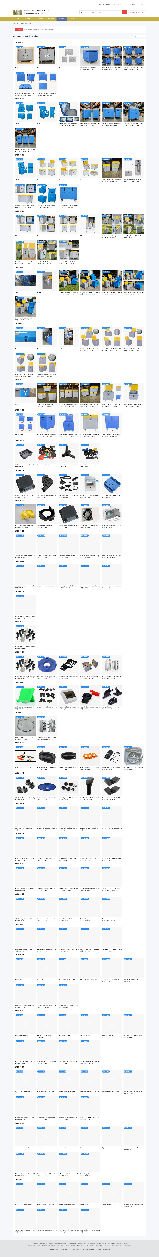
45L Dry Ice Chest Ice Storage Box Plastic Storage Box (52, 435)
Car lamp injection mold (22, 1148)
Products (29, 19)
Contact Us (73, 19)
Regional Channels (101, 1243)
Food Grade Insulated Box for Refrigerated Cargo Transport (140, 123)
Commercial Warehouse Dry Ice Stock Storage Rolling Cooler (54, 93)
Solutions (51, 19)
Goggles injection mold (21, 1035)
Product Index (111, 1243)
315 (38, 180)
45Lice (17, 404)
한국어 (91, 1245)
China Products (43, 1243)
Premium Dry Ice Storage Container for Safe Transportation (118, 348)
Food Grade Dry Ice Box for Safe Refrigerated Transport (117, 180)
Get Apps (132, 4)
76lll (38, 236)
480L (60, 67)
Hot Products (34, 1243)
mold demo (18, 979)
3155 (38, 123)
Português (46, 1245)
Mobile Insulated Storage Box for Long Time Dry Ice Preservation (55, 205)
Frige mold (105, 1148)
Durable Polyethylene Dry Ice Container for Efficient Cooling (97, 348)
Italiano (67, 1245)
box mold (39, 1148)
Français (53, 1245)
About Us (40, 19)
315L (60, 180)
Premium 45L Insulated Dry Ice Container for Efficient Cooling (140, 404)
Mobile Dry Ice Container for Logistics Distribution (29, 262)
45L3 (16, 348)
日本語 (96, 1245)
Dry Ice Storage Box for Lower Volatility (26, 318)
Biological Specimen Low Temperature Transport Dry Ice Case (119, 67)
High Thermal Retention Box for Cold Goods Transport (138, 180)
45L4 (60, 348)
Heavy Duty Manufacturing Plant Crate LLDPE (115, 292)
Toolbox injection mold (108, 1204)
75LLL (82, 236)
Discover (61, 19)
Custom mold (62, 1148)
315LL (17, 123)
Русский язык (60, 1245)
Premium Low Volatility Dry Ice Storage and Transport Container (55, 374)
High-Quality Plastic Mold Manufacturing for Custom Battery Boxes (34, 465)
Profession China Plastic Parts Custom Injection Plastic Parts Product (78, 495)
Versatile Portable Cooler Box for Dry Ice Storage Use (30, 205)
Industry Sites (91, 1243)
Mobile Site (119, 1243)
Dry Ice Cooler (19, 435)
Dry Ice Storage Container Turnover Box (70, 435)
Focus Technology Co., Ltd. (67, 1249)
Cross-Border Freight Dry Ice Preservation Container (73, 123)
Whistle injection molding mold (88, 979)
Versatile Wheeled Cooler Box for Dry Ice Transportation (74, 292)
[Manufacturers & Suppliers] (25, 3)
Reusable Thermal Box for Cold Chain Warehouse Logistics (75, 205)
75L (16, 292)
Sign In (99, 4)
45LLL (39, 292)
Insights (126, 1243)
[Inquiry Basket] (125, 4)
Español (39, 1245)
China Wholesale (72, 1243)
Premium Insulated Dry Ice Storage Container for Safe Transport (98, 292)
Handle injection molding (87, 1204)
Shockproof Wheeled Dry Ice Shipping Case (114, 123)
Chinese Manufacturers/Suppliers (57, 1243)
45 (37, 348)
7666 (16, 236)
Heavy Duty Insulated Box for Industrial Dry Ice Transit (138, 236)
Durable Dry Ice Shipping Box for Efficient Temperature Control (54, 404)
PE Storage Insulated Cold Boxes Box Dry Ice (92, 435)
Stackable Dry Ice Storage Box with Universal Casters (117, 236)
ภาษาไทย (106, 1245)
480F (38, 67)
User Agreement (90, 1249)
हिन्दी (101, 1245)
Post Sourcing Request (137, 12)
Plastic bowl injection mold (109, 1035)
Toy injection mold (85, 1035)
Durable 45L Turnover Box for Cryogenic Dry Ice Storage (31, 374)
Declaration (98, 1249)
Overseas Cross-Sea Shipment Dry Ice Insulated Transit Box (97, 67)
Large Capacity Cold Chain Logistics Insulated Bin (29, 149)
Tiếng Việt (118, 1245)
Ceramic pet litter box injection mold (90, 1092)
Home (17, 19)
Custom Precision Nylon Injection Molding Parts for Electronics (98, 465)
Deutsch (73, 1245)
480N (16, 67)
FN (81, 180)
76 (59, 236)
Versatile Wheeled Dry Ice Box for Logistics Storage (51, 262)
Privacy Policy (106, 1249)
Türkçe (112, 1245)
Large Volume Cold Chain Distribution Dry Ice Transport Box (32, 93)
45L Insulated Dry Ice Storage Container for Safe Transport (118, 435)
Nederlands (80, 1245)
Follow (20, 29)
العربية (86, 1245)
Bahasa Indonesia (127, 1245)
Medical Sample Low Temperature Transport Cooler (94, 123)
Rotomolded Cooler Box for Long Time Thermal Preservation (76, 262)
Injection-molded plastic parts (23, 767)
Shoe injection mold (64, 1035)
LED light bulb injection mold (67, 979)
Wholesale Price (82, 1243)
